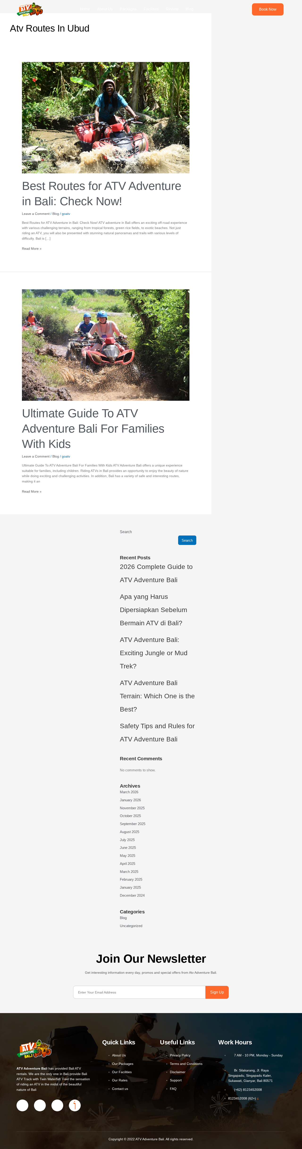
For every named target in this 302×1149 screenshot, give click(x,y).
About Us (105, 9)
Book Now (268, 9)
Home (85, 9)
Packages (128, 9)
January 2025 (130, 887)
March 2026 (129, 792)
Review (172, 9)
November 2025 (132, 808)
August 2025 (129, 832)
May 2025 (127, 856)
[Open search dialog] (241, 9)
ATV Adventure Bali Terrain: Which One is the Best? (157, 696)
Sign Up (217, 992)
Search (126, 532)
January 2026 (130, 800)
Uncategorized (131, 926)
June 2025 (128, 848)
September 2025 (132, 824)
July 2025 (127, 840)
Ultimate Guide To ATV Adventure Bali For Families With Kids (93, 428)
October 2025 (130, 816)
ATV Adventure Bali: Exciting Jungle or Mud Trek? (154, 653)
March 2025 (129, 872)
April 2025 (127, 864)
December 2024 (132, 895)
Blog (189, 9)
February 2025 (131, 879)
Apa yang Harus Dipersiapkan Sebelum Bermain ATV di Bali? (153, 610)
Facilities (151, 9)
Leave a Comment (36, 214)
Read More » (32, 248)
